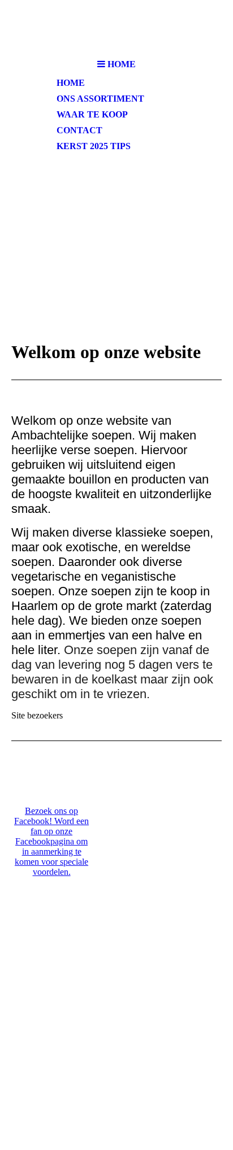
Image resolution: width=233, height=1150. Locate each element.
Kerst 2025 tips (94, 146)
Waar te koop (92, 114)
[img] (116, 27)
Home (71, 83)
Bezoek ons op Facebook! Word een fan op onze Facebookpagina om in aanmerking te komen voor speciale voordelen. (51, 841)
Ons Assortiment (100, 98)
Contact (79, 130)
